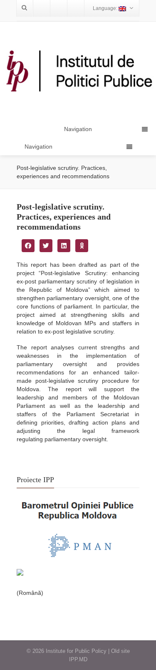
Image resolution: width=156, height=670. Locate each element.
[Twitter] (58, 8)
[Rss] (75, 8)
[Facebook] (41, 8)
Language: (106, 8)
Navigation (38, 146)
